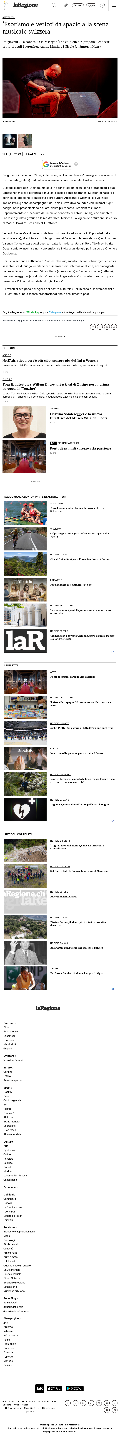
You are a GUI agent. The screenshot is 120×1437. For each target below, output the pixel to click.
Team (6, 1339)
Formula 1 (8, 1113)
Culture (8, 1141)
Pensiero (8, 1158)
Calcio (6, 1096)
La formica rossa (12, 1207)
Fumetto (8, 1356)
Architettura (10, 1252)
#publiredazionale (13, 1306)
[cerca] (54, 5)
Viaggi (6, 1235)
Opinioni (8, 1194)
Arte (5, 1145)
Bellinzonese (10, 1031)
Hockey (7, 1091)
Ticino (6, 1027)
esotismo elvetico (51, 320)
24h (5, 1322)
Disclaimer (22, 1401)
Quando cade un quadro (17, 1265)
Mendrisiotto (10, 1044)
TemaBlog (10, 1298)
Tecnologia (9, 1240)
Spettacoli (9, 1150)
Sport (7, 1087)
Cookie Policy (32, 1408)
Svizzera (9, 1055)
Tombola (8, 1352)
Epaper (91, 5)
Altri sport (8, 1117)
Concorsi (8, 1348)
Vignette (8, 1360)
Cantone (9, 1023)
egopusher (23, 320)
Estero (7, 1067)
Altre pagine (11, 1318)
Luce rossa (9, 1130)
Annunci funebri (21, 1405)
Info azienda (10, 1335)
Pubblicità (6, 1405)
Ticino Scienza (11, 1278)
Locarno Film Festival (15, 1175)
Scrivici (7, 1365)
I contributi (9, 1211)
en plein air (35, 320)
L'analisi (7, 1203)
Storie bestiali (10, 1244)
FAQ (54, 1401)
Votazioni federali (13, 1060)
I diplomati (9, 1261)
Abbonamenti (8, 1401)
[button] (68, 1403)
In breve (8, 1331)
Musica (7, 1171)
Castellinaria (10, 1179)
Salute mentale (11, 1269)
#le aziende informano (16, 1311)
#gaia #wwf (10, 1302)
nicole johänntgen (75, 320)
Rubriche (9, 1227)
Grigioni (7, 1048)
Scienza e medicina (14, 1282)
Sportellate (9, 1125)
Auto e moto (10, 1257)
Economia (9, 1187)
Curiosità (8, 1248)
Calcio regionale (12, 1100)
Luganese (9, 1040)
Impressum (34, 1401)
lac (63, 320)
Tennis (7, 1108)
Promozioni (9, 1343)
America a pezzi (12, 1080)
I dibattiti (8, 1220)
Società (7, 1167)
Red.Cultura (36, 154)
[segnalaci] (66, 5)
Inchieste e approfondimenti (19, 1231)
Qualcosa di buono (14, 1291)
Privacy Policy (14, 1408)
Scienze (8, 1162)
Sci (5, 1104)
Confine (7, 1071)
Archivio (8, 1326)
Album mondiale (12, 1134)
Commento (9, 1198)
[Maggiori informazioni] (76, 164)
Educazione (10, 1286)
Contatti (46, 1401)
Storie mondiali (11, 1121)
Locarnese (9, 1035)
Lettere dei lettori (12, 1215)
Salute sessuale (12, 1274)
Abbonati (77, 5)
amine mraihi (9, 320)
